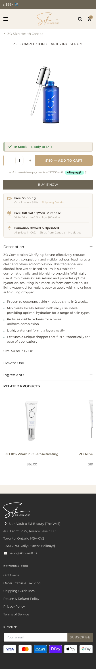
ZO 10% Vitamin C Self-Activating (31, 454)
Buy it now (48, 185)
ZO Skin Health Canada (25, 34)
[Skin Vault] (48, 19)
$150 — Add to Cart (64, 160)
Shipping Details (53, 202)
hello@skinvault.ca (23, 553)
